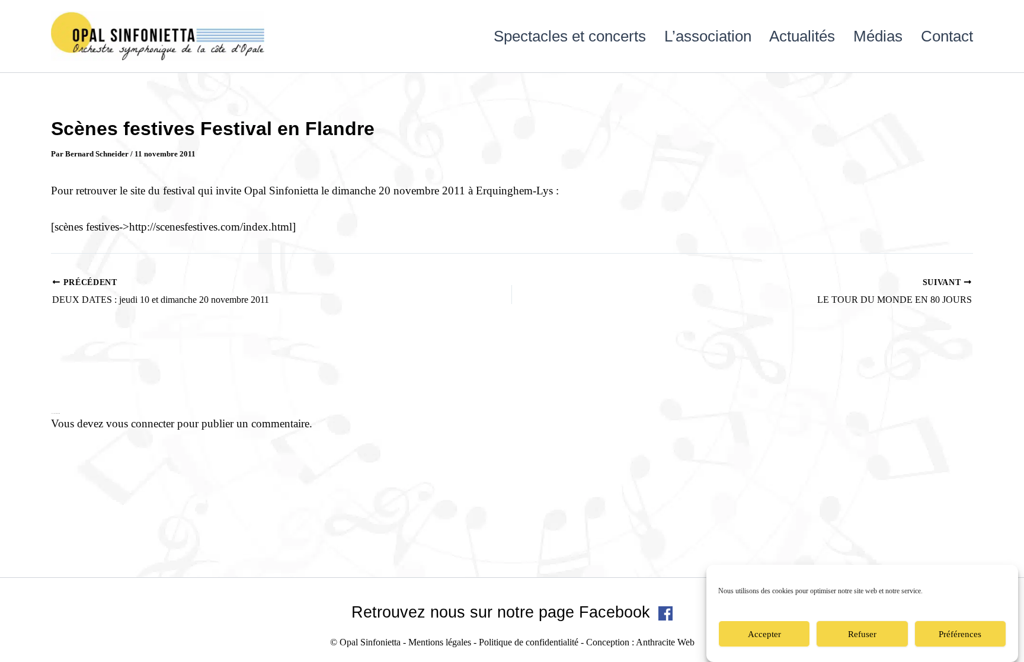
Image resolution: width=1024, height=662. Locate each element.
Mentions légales (439, 642)
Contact (946, 36)
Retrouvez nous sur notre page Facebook (503, 612)
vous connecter (140, 423)
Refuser (862, 634)
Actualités (802, 36)
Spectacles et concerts (570, 36)
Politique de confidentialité (528, 642)
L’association (707, 36)
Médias (878, 36)
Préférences (960, 634)
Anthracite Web (665, 642)
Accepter (764, 634)
